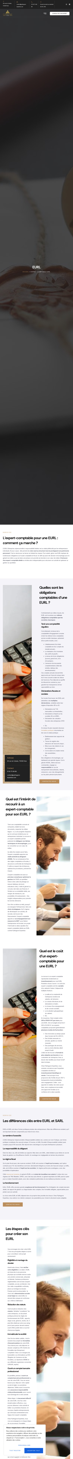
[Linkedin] (69, 4)
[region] (25, 1440)
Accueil (26, 271)
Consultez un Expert (59, 13)
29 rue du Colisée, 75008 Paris (7, 4)
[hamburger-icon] (45, 14)
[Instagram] (66, 4)
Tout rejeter (15, 1450)
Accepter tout (33, 1450)
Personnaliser (24, 1445)
